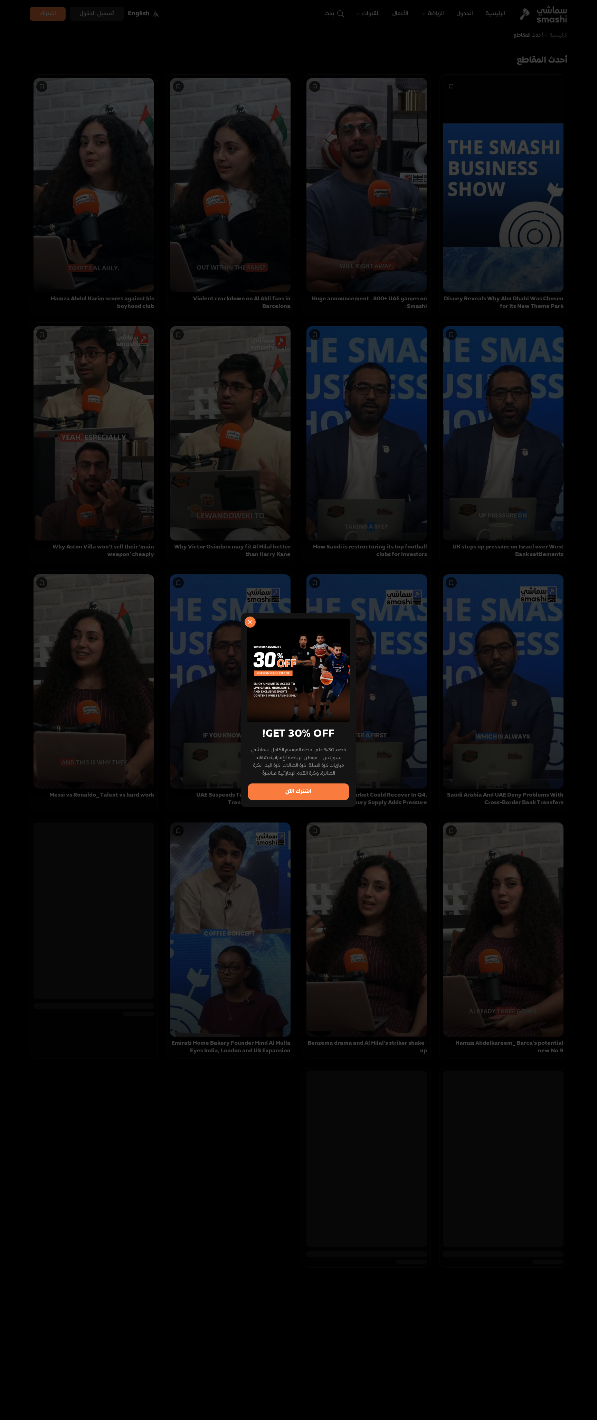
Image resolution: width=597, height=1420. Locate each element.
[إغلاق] (250, 622)
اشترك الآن (298, 791)
